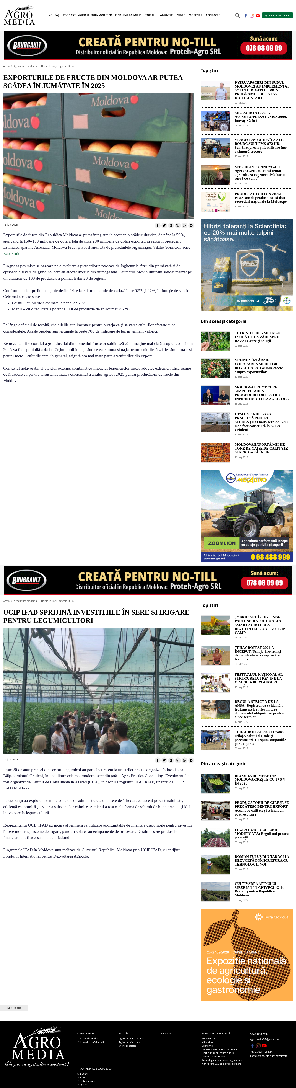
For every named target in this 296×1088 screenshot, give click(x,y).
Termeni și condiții (87, 1038)
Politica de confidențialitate (92, 1042)
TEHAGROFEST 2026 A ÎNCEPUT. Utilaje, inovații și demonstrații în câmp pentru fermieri (258, 653)
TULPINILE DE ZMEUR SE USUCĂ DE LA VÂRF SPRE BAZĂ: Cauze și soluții (257, 337)
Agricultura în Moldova (131, 1038)
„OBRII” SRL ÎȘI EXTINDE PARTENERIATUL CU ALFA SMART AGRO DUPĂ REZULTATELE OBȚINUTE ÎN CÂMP (260, 625)
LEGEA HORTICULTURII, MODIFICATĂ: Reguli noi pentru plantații (262, 834)
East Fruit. (11, 253)
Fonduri (81, 1077)
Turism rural (208, 1038)
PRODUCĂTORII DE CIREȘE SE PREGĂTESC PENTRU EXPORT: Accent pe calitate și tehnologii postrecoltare (262, 808)
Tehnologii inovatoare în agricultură (222, 1060)
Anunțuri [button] (167, 15)
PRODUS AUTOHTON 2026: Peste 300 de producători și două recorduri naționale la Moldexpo (261, 198)
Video (181, 15)
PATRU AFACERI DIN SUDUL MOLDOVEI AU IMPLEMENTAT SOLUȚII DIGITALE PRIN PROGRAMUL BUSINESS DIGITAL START (262, 90)
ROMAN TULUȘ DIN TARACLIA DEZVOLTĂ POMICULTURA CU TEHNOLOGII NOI (262, 860)
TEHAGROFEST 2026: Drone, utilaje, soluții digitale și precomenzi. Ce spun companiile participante (260, 737)
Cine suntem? (85, 1033)
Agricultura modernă (25, 66)
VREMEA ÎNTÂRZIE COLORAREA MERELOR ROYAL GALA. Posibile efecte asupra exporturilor (259, 366)
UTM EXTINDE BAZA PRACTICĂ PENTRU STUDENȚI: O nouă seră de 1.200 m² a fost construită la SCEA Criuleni (262, 422)
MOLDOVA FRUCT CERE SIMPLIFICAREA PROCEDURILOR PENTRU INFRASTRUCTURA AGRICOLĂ (262, 393)
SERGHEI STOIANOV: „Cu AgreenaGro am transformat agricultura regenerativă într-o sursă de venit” (260, 172)
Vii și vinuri (208, 1042)
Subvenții (82, 1073)
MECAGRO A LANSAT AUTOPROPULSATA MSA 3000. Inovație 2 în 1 (261, 117)
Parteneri (195, 15)
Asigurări (82, 1084)
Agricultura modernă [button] (95, 15)
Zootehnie (207, 1045)
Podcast (69, 15)
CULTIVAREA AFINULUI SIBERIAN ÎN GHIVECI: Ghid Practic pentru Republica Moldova (259, 889)
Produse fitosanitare (213, 1056)
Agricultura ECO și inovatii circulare (221, 1063)
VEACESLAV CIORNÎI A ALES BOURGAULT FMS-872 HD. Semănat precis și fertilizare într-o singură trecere (261, 145)
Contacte (213, 15)
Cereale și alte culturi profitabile (219, 1049)
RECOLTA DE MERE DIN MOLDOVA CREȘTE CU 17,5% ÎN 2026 (260, 780)
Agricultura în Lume (130, 1042)
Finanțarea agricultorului (94, 1068)
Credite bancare (86, 1081)
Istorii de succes (127, 1045)
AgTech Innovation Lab (277, 15)
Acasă (6, 66)
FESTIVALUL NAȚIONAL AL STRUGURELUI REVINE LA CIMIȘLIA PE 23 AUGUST (259, 678)
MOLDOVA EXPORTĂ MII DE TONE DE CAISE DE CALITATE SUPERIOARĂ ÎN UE (261, 448)
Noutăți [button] (54, 15)
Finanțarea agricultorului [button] (136, 15)
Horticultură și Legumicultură (57, 66)
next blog (14, 1008)
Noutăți (124, 1033)
